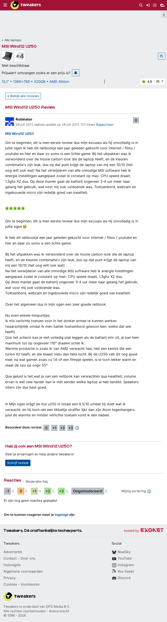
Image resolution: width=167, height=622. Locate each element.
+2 (62, 428)
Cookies (10, 584)
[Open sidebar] (164, 14)
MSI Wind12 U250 (19, 46)
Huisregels (12, 565)
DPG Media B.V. (58, 606)
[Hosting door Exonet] (144, 531)
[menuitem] (140, 5)
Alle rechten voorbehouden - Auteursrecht (36, 611)
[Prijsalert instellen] (75, 72)
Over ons (27, 558)
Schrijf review (17, 463)
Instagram (126, 565)
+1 (54, 428)
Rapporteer (105, 124)
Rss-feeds (126, 571)
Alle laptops (13, 40)
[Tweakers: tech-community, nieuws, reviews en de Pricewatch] (26, 5)
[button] (5, 5)
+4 (20, 56)
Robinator (24, 119)
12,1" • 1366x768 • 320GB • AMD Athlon (35, 81)
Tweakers (10, 606)
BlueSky (124, 552)
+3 (70, 428)
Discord (124, 578)
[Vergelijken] (161, 56)
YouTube (125, 558)
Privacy (9, 578)
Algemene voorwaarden (23, 571)
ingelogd (61, 515)
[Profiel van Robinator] (9, 121)
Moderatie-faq (37, 481)
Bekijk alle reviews (24, 96)
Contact (10, 558)
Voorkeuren (30, 584)
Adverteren (12, 552)
